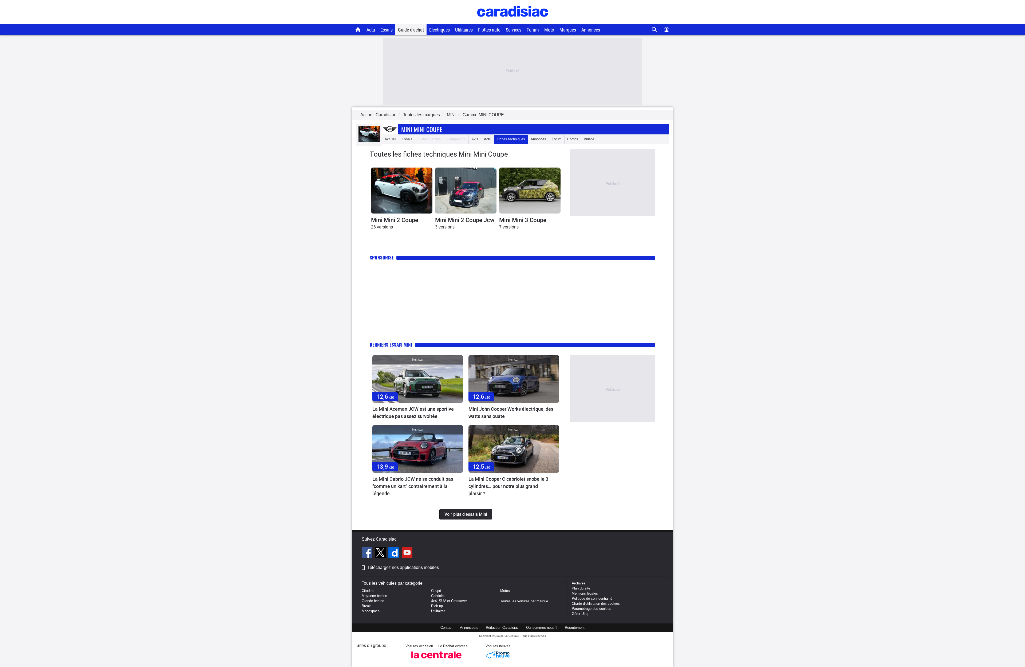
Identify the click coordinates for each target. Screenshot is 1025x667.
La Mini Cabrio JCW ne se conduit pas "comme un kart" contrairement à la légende (412, 486)
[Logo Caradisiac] (512, 22)
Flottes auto (489, 30)
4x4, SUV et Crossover (449, 601)
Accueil (390, 139)
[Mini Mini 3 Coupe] (530, 191)
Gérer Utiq (580, 614)
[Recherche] (655, 29)
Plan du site (581, 588)
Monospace (371, 611)
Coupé (436, 591)
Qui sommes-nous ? (541, 628)
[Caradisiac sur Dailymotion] (394, 553)
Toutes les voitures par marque (524, 601)
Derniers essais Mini (391, 344)
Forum (533, 30)
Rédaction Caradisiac (502, 628)
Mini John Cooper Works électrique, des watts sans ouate (510, 412)
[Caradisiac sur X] (381, 553)
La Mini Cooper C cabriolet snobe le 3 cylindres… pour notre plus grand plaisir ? (508, 486)
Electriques (439, 30)
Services (513, 30)
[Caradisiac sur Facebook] (368, 553)
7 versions (509, 227)
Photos (572, 139)
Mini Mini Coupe (421, 129)
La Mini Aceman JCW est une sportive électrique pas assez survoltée (413, 412)
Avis (474, 139)
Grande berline (373, 601)
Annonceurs (469, 628)
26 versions (382, 227)
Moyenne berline (374, 596)
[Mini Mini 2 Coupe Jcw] (465, 191)
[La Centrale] (436, 660)
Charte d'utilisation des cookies (596, 604)
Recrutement (575, 628)
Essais (386, 30)
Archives (578, 583)
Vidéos (589, 139)
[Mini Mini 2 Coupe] (401, 191)
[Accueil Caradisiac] (358, 29)
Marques (567, 30)
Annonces (590, 30)
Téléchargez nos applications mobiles (403, 567)
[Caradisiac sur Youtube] (407, 553)
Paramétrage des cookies (591, 609)
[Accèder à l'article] (417, 379)
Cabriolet (438, 596)
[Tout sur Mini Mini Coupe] (369, 141)
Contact (446, 628)
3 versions (445, 227)
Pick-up (437, 606)
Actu (370, 30)
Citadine (368, 591)
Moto (549, 30)
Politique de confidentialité (592, 598)
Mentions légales (585, 593)
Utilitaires (464, 30)
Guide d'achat (411, 30)
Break (366, 606)
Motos (505, 591)
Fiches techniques (511, 139)
